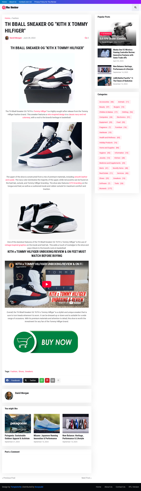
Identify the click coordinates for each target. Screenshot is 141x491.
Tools (119, 183)
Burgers (119, 107)
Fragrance (105, 127)
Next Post (86, 478)
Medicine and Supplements (112, 163)
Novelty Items (120, 168)
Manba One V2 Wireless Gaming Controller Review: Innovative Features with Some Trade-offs (124, 53)
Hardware (105, 132)
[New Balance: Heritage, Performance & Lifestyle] (76, 423)
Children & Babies (108, 112)
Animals (123, 102)
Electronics (123, 117)
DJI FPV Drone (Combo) (113, 38)
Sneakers (29, 371)
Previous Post (9, 478)
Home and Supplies (109, 148)
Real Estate (106, 173)
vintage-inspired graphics (15, 245)
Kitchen (119, 158)
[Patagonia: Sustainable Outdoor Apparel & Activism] (18, 423)
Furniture (121, 127)
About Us (12, 2)
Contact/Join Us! (25, 2)
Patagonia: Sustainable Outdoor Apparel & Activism (17, 437)
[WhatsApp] (41, 380)
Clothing (127, 112)
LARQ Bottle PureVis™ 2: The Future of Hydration (123, 79)
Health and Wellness (109, 137)
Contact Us (120, 487)
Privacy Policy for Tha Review (45, 2)
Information (121, 153)
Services (122, 173)
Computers (105, 117)
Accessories (106, 102)
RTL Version (134, 487)
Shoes (21, 371)
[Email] (52, 380)
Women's (105, 188)
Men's (103, 168)
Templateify (16, 487)
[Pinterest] (47, 380)
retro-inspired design (56, 114)
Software (104, 183)
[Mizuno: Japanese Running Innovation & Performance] (47, 423)
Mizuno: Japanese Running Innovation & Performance (46, 437)
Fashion (15, 18)
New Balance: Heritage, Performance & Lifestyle (73, 437)
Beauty (104, 107)
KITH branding (75, 183)
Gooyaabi (39, 487)
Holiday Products (108, 143)
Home (4, 2)
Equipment (105, 122)
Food (121, 122)
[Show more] (58, 380)
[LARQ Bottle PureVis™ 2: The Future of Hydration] (104, 81)
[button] (135, 7)
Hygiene (104, 153)
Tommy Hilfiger (40, 111)
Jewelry (104, 158)
